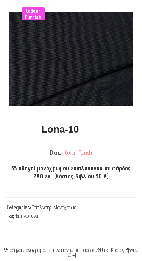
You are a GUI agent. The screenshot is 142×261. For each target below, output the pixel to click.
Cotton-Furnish (78, 152)
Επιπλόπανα (27, 216)
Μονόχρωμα (65, 207)
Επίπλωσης (41, 207)
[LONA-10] (71, 59)
